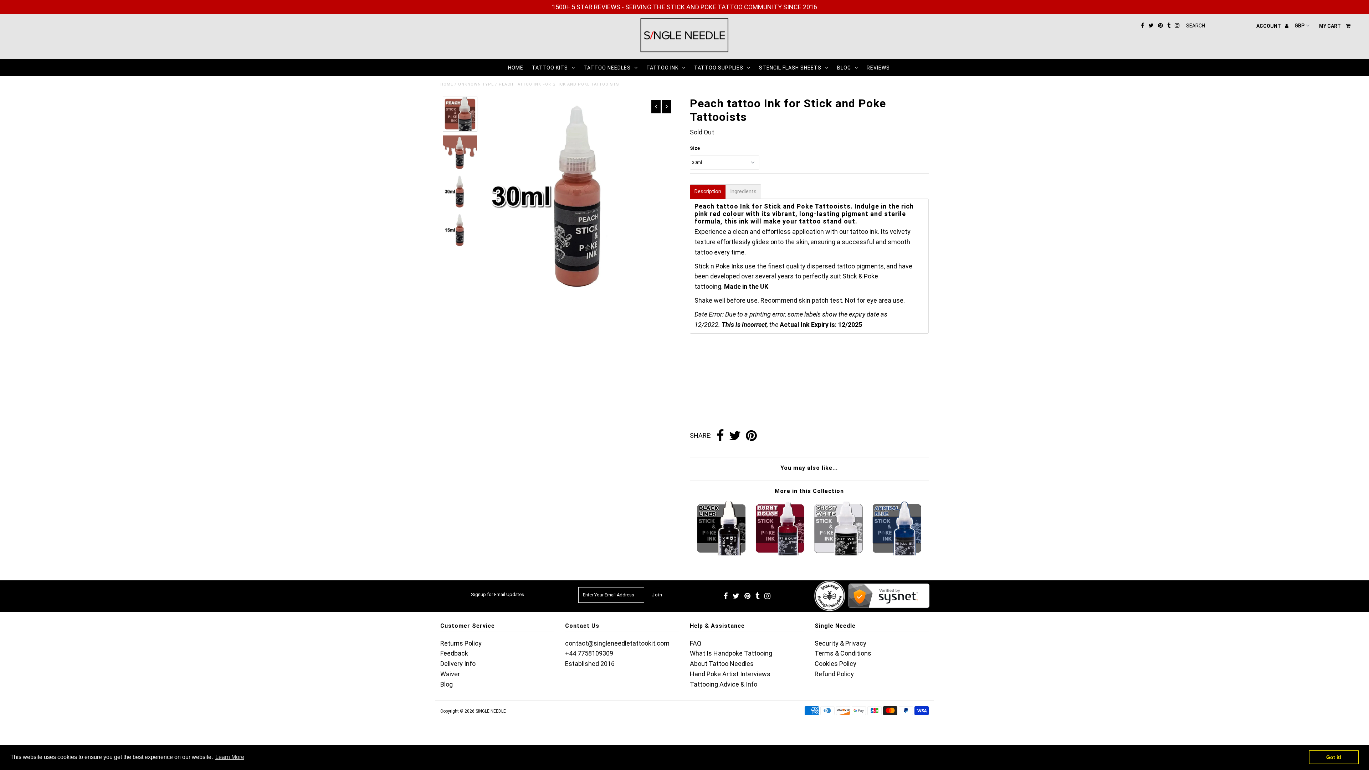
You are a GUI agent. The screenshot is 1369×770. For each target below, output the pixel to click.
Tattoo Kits (550, 68)
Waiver (450, 674)
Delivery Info (458, 663)
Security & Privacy (840, 643)
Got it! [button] (1334, 757)
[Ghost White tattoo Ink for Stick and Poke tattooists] (839, 553)
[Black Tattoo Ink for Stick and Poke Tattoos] (721, 553)
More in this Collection (809, 491)
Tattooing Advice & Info (723, 684)
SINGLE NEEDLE (491, 711)
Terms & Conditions (843, 653)
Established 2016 (590, 663)
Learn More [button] (229, 757)
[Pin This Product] (751, 436)
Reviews (878, 68)
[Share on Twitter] (735, 436)
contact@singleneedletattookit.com (617, 643)
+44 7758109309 (589, 653)
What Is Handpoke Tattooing (731, 653)
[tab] (708, 191)
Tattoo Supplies (718, 68)
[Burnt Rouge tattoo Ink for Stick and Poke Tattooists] (780, 553)
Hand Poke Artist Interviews (730, 674)
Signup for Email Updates (497, 594)
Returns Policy (461, 643)
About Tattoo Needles (722, 663)
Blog (844, 68)
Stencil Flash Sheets (790, 68)
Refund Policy (834, 674)
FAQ (695, 643)
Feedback (454, 653)
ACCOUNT (1269, 26)
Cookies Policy (835, 663)
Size (695, 148)
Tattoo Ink (662, 68)
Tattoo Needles (607, 68)
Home (515, 68)
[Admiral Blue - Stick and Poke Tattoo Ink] (897, 553)
